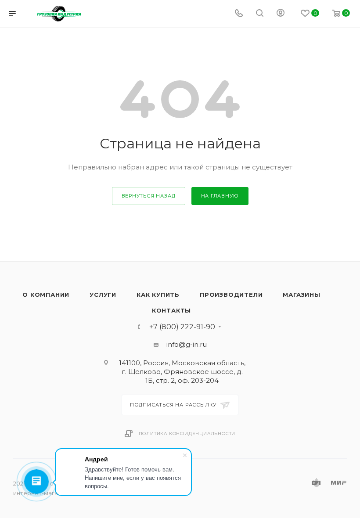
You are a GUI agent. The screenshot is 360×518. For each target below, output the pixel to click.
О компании (45, 294)
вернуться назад (149, 196)
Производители (231, 294)
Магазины (301, 294)
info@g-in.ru (186, 344)
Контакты (171, 310)
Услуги (103, 294)
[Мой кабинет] (280, 14)
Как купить (158, 294)
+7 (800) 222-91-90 (182, 327)
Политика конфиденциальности (187, 433)
